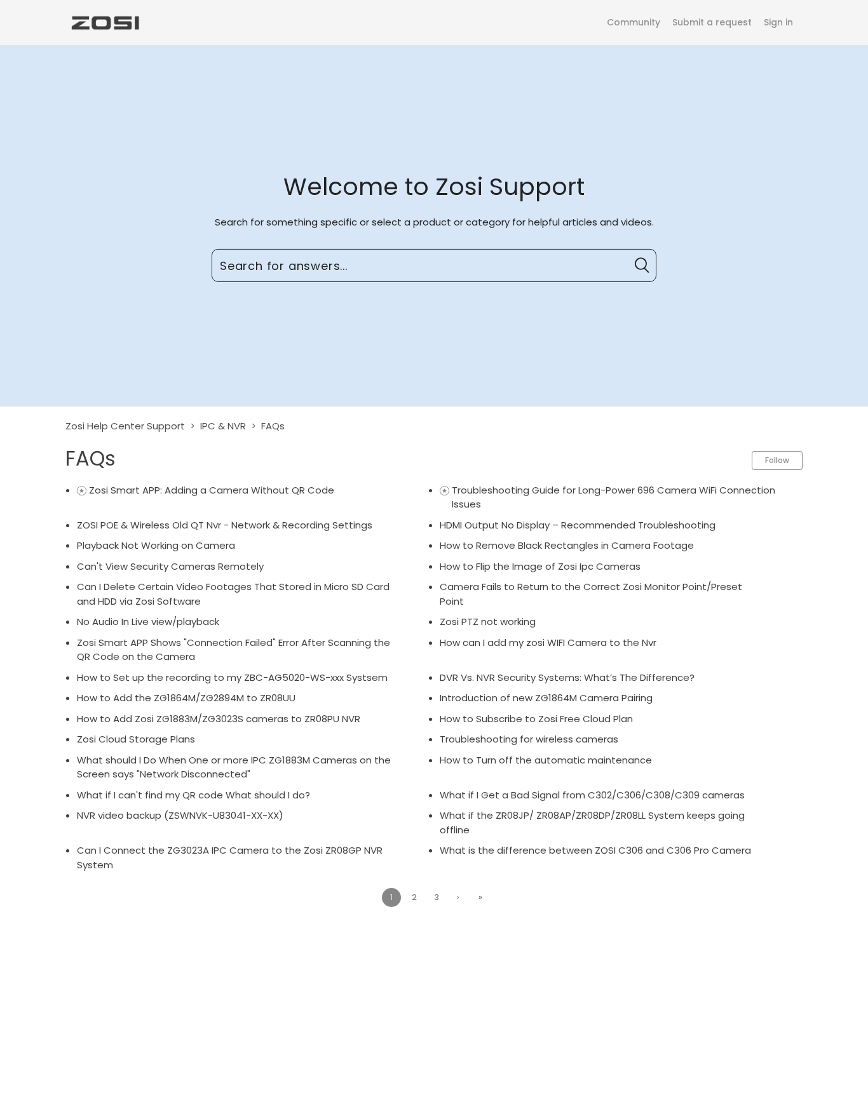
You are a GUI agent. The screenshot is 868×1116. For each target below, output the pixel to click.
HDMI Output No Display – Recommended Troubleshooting (577, 525)
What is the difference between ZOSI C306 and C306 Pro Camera (595, 850)
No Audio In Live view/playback (148, 621)
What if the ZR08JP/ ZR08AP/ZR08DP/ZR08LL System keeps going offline (592, 823)
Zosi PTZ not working (488, 621)
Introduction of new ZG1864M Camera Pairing (546, 697)
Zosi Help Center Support (125, 426)
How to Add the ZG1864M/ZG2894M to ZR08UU (186, 697)
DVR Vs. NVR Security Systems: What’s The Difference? (567, 677)
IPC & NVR (223, 426)
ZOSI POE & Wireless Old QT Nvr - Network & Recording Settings (224, 525)
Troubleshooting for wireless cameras (529, 739)
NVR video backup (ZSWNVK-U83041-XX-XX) (180, 815)
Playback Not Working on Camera (156, 545)
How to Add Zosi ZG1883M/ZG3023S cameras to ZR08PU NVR (218, 718)
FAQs (273, 426)
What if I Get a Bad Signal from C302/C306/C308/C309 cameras (592, 795)
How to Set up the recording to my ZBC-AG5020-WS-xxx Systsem (232, 677)
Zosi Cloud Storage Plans (136, 739)
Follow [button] (777, 460)
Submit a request (712, 22)
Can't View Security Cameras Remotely (170, 566)
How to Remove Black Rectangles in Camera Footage (567, 545)
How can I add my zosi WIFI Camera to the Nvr (548, 642)
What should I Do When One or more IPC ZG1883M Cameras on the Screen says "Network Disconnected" (234, 767)
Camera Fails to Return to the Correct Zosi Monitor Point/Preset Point (591, 594)
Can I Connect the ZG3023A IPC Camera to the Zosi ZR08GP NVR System (230, 857)
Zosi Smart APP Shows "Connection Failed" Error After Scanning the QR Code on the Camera (233, 650)
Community (633, 22)
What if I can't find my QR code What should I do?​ (193, 795)
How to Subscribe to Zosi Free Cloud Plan (536, 718)
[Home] (104, 22)
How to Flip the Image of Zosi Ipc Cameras (540, 566)
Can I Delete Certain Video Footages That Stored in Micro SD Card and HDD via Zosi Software (233, 594)
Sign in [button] (778, 22)
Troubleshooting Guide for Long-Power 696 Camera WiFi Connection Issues (613, 497)
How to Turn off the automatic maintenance (546, 760)
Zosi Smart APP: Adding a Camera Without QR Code (211, 490)
